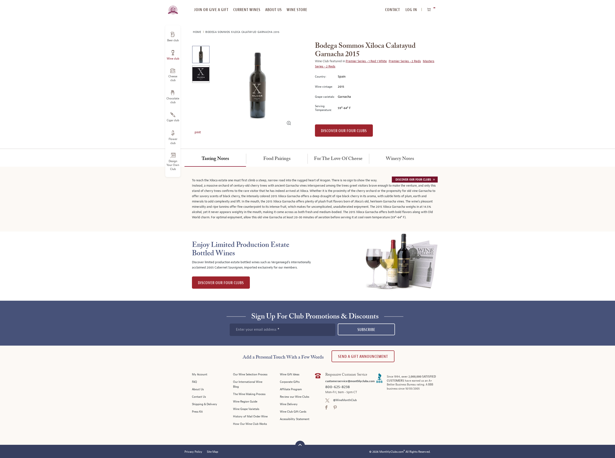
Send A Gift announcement (363, 356)
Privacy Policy (193, 452)
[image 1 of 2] (200, 55)
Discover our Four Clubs (344, 131)
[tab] (215, 159)
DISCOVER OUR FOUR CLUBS (221, 283)
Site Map (212, 452)
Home (197, 32)
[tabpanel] (307, 199)
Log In (411, 10)
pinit (198, 132)
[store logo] (172, 7)
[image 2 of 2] (200, 75)
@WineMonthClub (345, 400)
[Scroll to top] (300, 445)
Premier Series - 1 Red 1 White (366, 61)
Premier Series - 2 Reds (405, 61)
